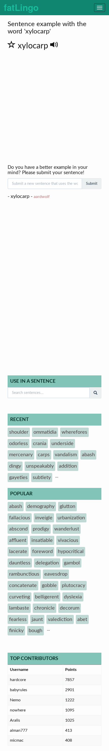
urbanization (71, 517)
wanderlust (66, 529)
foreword (42, 551)
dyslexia (73, 596)
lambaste (19, 608)
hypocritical (71, 551)
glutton (67, 506)
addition (68, 466)
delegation (47, 562)
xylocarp (34, 46)
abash (88, 454)
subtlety (42, 477)
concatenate (23, 585)
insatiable (42, 540)
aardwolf (42, 197)
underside (62, 443)
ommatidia (45, 432)
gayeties (18, 477)
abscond (18, 529)
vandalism (66, 454)
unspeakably (40, 466)
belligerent (47, 596)
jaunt (37, 619)
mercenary (21, 454)
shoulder (18, 432)
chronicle (44, 608)
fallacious (19, 517)
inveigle (43, 517)
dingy (15, 466)
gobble (49, 585)
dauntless (19, 562)
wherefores (74, 432)
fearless (18, 619)
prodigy (41, 529)
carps (44, 454)
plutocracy (73, 585)
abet (82, 619)
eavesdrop (55, 574)
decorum (69, 608)
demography (41, 506)
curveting (19, 596)
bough (35, 630)
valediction (60, 619)
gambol (72, 562)
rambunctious (24, 574)
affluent (17, 540)
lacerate (18, 551)
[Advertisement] (54, 108)
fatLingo (21, 7)
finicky (16, 630)
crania (39, 443)
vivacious (68, 540)
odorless (18, 443)
